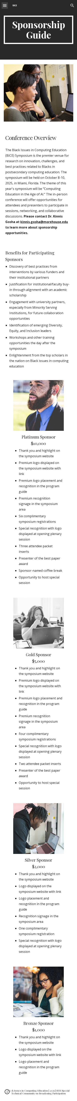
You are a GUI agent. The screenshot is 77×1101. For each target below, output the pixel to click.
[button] (4, 5)
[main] (38, 30)
